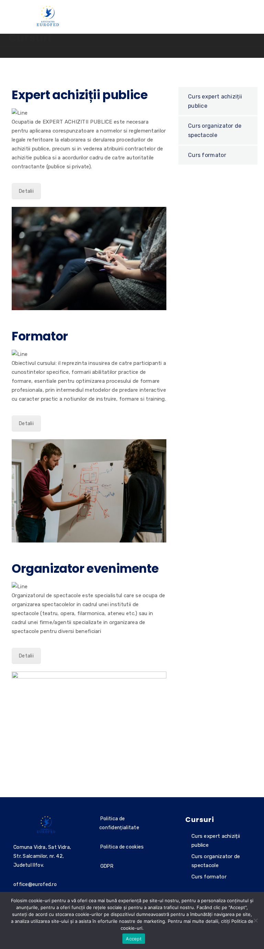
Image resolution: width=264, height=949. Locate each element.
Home (15, 50)
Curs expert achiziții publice (215, 101)
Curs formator (207, 155)
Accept (134, 938)
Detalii (26, 191)
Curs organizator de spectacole (215, 130)
